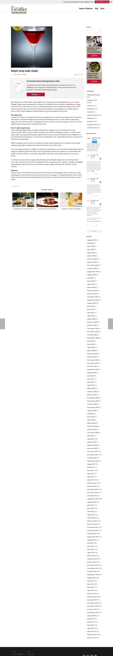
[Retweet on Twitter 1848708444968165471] (90, 226)
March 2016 (91, 518)
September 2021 (93, 369)
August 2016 (91, 502)
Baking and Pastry (93, 95)
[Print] (75, 74)
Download (35, 94)
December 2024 (92, 265)
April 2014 (91, 590)
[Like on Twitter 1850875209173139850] (93, 174)
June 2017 (90, 470)
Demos (89, 106)
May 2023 (90, 313)
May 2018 (90, 436)
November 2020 (92, 401)
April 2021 (91, 385)
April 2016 (91, 515)
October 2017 (92, 458)
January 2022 (92, 357)
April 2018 (91, 439)
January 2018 (92, 448)
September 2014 (93, 575)
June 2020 (90, 417)
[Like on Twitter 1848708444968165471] (93, 226)
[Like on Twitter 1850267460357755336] (93, 196)
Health (89, 112)
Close (111, 1)
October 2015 (92, 534)
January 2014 (92, 600)
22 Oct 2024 (92, 203)
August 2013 (91, 616)
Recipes (24, 74)
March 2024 (91, 287)
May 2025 (90, 249)
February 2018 (92, 445)
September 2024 (93, 272)
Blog (96, 8)
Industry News (92, 115)
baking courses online (71, 102)
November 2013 (92, 606)
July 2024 (90, 278)
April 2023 (91, 316)
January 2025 (92, 262)
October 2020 (92, 404)
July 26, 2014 (18, 74)
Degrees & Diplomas (86, 8)
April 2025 (91, 253)
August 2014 (91, 578)
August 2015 (91, 540)
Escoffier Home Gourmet (94, 156)
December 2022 (92, 328)
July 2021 (90, 376)
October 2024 (92, 268)
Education (91, 109)
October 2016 (92, 496)
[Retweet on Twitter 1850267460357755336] (90, 196)
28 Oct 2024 (92, 158)
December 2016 (92, 489)
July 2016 (90, 505)
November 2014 (92, 568)
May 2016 (90, 511)
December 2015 (92, 527)
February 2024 (92, 290)
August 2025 (91, 240)
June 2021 (90, 379)
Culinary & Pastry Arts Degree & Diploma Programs (94, 50)
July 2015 (90, 543)
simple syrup (16, 186)
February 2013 (92, 635)
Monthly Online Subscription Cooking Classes (93, 76)
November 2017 (92, 455)
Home (14, 652)
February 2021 (92, 392)
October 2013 (92, 609)
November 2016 (92, 492)
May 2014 (90, 587)
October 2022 (92, 335)
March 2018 (91, 442)
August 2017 (91, 464)
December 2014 (92, 565)
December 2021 (92, 360)
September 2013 (93, 612)
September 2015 (93, 537)
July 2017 (90, 467)
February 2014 (92, 597)
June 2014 (90, 584)
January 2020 (92, 429)
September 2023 (93, 300)
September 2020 (93, 407)
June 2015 (90, 546)
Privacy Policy (31, 654)
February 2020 (92, 426)
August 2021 (91, 373)
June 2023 (90, 309)
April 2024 (91, 284)
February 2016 (92, 521)
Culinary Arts (92, 100)
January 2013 (92, 638)
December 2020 (92, 398)
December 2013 (92, 603)
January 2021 (92, 395)
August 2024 (91, 275)
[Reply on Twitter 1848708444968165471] (87, 226)
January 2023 (92, 325)
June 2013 (90, 622)
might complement (28, 145)
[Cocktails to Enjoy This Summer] (71, 200)
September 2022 (93, 338)
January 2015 (92, 562)
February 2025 (92, 259)
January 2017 (92, 486)
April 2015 (91, 552)
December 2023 (92, 297)
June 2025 (90, 246)
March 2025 (91, 256)
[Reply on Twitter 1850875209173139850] (87, 174)
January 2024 (92, 294)
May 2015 (90, 549)
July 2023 (90, 306)
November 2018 (92, 433)
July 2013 (90, 619)
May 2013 (90, 625)
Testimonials (92, 128)
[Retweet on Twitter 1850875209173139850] (90, 174)
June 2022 (90, 344)
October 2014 (92, 571)
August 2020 (91, 410)
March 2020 (91, 423)
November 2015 (92, 530)
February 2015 (92, 559)
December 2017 (92, 451)
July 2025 (90, 243)
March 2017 (91, 480)
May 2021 (90, 382)
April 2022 (91, 347)
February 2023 (92, 322)
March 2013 (91, 631)
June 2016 (90, 508)
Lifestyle (90, 118)
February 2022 (92, 354)
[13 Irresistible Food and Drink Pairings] (23, 200)
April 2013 (91, 628)
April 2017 (91, 477)
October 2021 (92, 366)
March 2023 (91, 319)
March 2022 (91, 350)
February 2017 (92, 483)
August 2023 (91, 303)
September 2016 (93, 499)
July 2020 (90, 414)
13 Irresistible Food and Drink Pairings (23, 209)
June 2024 (90, 281)
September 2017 (93, 461)
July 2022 (90, 341)
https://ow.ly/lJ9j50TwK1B (92, 221)
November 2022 (92, 332)
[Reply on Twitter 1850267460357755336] (87, 196)
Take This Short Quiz (102, 2)
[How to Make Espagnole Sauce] (47, 200)
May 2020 (90, 420)
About (102, 8)
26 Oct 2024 (92, 181)
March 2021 (91, 388)
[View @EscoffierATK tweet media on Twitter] (99, 221)
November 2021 (92, 363)
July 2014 (90, 581)
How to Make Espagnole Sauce (47, 209)
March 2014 (91, 594)
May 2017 (90, 474)
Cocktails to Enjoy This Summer (71, 209)
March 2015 (91, 556)
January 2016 (92, 524)
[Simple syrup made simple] (47, 47)
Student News (92, 124)
